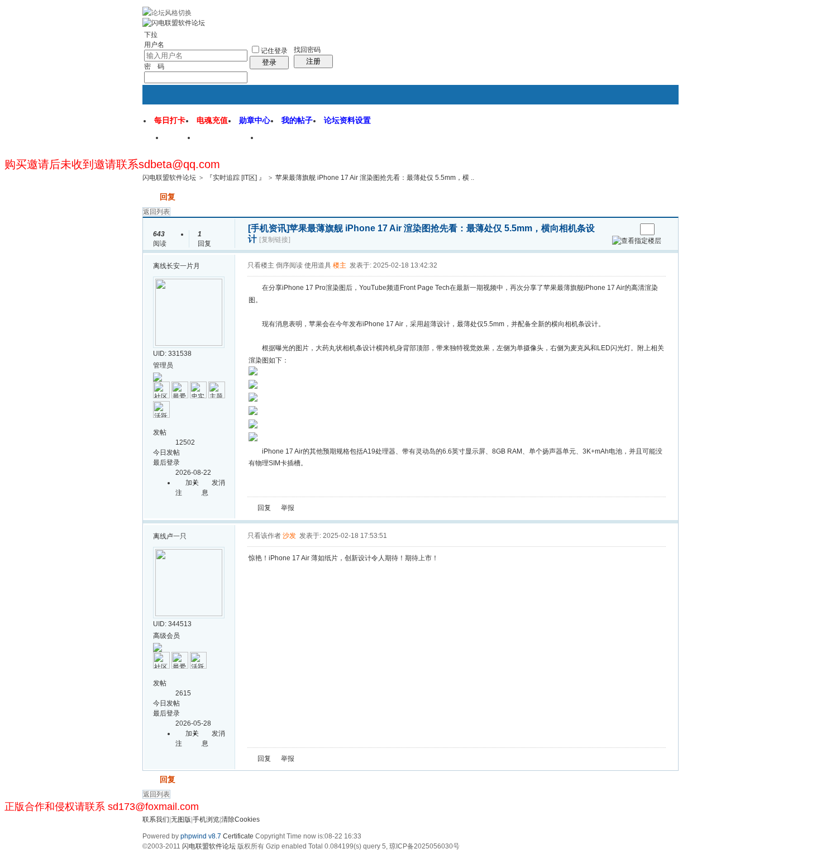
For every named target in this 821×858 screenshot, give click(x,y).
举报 (287, 508)
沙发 (289, 536)
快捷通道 (649, 133)
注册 (313, 61)
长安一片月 (183, 266)
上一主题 (616, 229)
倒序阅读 (289, 265)
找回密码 (307, 50)
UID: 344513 (172, 624)
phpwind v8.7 (200, 836)
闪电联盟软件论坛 (169, 178)
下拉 (150, 35)
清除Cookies (240, 819)
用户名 (154, 45)
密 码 (154, 66)
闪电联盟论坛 (227, 141)
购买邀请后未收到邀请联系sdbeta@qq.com (112, 164)
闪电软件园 (287, 141)
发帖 (150, 196)
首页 (180, 141)
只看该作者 (264, 536)
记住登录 (274, 51)
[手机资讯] (268, 228)
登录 (269, 62)
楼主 (339, 265)
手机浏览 (206, 819)
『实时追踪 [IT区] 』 (235, 178)
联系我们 (155, 819)
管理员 (163, 365)
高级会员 (166, 636)
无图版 (181, 819)
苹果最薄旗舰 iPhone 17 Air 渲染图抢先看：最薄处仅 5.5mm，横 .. (374, 178)
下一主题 (627, 229)
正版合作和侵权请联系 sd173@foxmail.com (101, 806)
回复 (167, 196)
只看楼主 (260, 265)
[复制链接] (274, 240)
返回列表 (156, 212)
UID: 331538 (172, 354)
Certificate (238, 836)
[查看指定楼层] (636, 241)
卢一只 (176, 536)
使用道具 (317, 265)
